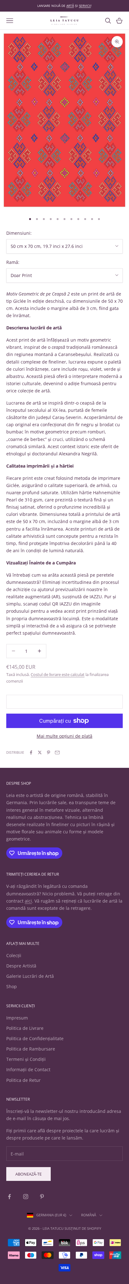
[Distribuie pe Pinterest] (48, 752)
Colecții (13, 955)
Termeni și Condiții (26, 1059)
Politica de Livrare (25, 1028)
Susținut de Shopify (82, 1228)
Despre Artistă (21, 966)
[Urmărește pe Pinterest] (42, 1196)
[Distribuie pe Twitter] (39, 752)
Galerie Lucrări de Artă (30, 976)
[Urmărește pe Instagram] (26, 1196)
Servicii (85, 5)
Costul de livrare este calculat (58, 674)
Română (88, 1215)
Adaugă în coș (64, 701)
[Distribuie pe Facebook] (31, 752)
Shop (11, 986)
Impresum (17, 1018)
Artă (70, 5)
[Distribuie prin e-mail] (57, 752)
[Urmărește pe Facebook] (9, 1196)
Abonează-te (28, 1174)
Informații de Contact (28, 1069)
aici (28, 901)
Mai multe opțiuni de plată (64, 736)
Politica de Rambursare (30, 1049)
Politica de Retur (23, 1080)
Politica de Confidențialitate (35, 1038)
